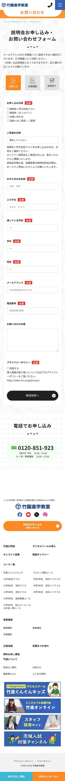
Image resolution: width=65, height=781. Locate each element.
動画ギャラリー (40, 554)
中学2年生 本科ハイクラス (46, 585)
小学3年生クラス (11, 579)
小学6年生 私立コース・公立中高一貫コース (16, 606)
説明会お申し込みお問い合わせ (32, 526)
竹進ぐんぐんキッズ (13, 572)
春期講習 (7, 627)
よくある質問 (39, 673)
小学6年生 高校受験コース (16, 598)
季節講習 (8, 619)
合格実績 (8, 645)
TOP (5, 21)
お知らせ (36, 667)
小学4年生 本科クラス (14, 585)
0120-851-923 (36, 447)
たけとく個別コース (43, 572)
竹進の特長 (9, 546)
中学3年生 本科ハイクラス (46, 592)
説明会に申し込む (49, 776)
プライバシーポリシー (24, 761)
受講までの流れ (40, 645)
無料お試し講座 (16, 776)
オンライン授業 (11, 554)
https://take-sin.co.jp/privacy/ (23, 380)
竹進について (10, 659)
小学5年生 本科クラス (14, 592)
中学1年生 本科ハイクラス (46, 579)
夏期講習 (36, 627)
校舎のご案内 (9, 667)
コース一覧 (9, 564)
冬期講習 (7, 634)
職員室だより (9, 673)
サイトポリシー (44, 761)
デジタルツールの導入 (44, 546)
